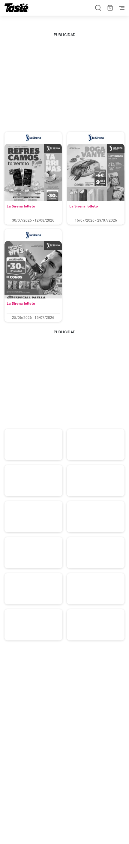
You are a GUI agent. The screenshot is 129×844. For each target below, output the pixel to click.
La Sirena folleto (21, 206)
